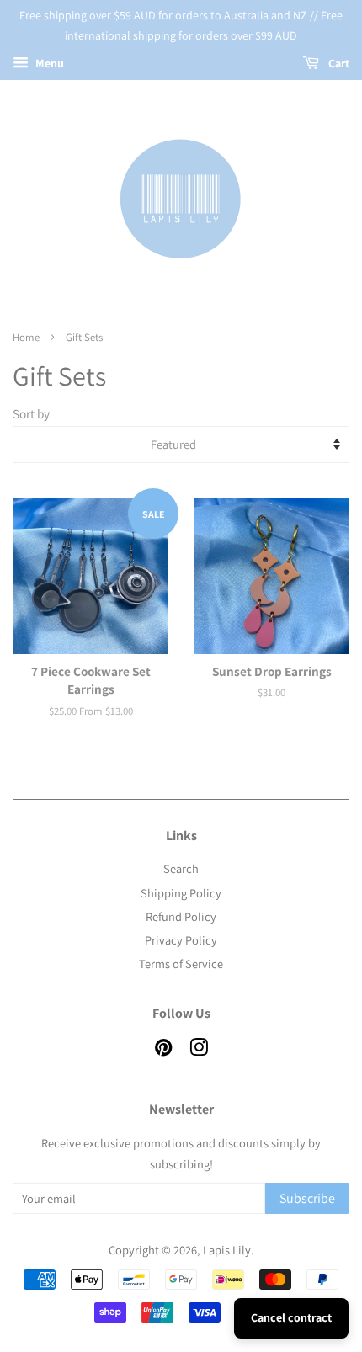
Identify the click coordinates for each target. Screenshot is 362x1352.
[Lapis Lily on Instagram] (198, 1050)
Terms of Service (181, 963)
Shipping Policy (181, 893)
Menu (48, 63)
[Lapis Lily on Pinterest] (163, 1050)
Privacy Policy (181, 940)
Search (181, 868)
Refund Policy (181, 916)
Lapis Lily (227, 1250)
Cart (337, 63)
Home (26, 337)
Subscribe (307, 1198)
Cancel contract (291, 1317)
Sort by (31, 413)
